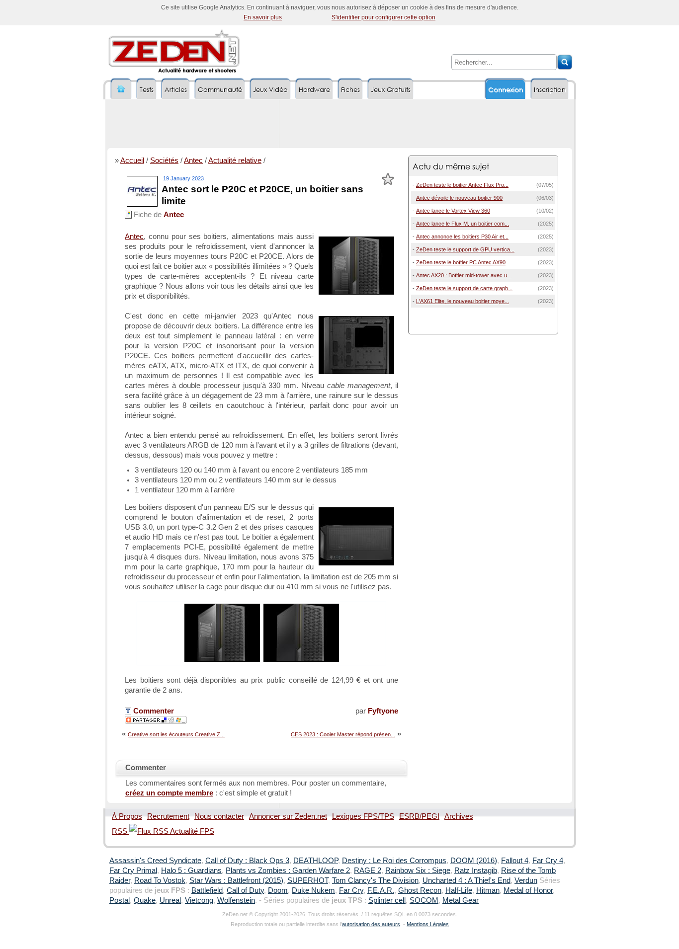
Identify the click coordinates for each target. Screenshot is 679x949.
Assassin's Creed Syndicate (155, 861)
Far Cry (351, 890)
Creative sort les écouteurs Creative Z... (176, 734)
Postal (119, 900)
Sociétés (164, 160)
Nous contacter (219, 816)
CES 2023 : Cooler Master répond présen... (343, 734)
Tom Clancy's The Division (375, 880)
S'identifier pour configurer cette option (383, 17)
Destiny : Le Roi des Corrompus (394, 861)
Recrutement (168, 816)
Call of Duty (245, 890)
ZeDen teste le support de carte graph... (464, 288)
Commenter (152, 711)
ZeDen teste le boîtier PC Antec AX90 (461, 262)
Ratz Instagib (475, 870)
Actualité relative (234, 160)
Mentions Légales (428, 924)
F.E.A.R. (380, 890)
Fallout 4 (514, 861)
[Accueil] (121, 89)
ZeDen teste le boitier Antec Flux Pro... (462, 185)
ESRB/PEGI (419, 816)
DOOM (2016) (473, 861)
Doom (278, 890)
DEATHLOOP (315, 861)
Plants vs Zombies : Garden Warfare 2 (288, 870)
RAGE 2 (367, 870)
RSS (120, 831)
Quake (145, 900)
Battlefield (207, 890)
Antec (193, 160)
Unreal (170, 900)
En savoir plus (263, 17)
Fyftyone (383, 711)
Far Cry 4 (547, 861)
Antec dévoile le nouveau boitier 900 (459, 198)
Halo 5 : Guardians (191, 870)
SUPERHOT (307, 880)
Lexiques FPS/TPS (363, 816)
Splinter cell (387, 900)
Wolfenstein (236, 900)
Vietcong (199, 900)
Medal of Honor (528, 890)
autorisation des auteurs (371, 924)
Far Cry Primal (133, 870)
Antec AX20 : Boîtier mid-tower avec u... (463, 275)
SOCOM (424, 900)
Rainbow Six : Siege (417, 870)
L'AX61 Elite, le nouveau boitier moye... (462, 301)
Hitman (488, 890)
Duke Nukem (313, 890)
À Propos (127, 816)
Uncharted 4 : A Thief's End (466, 880)
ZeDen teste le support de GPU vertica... (465, 249)
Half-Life (458, 890)
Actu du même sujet (451, 166)
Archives (458, 816)
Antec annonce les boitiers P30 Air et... (462, 236)
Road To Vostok (159, 880)
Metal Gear (460, 900)
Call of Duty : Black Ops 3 (247, 861)
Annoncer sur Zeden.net (288, 816)
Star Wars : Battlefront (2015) (236, 880)
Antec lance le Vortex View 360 (453, 211)
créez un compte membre (169, 793)
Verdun (525, 880)
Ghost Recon (419, 890)
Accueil (132, 160)
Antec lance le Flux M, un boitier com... (462, 224)
